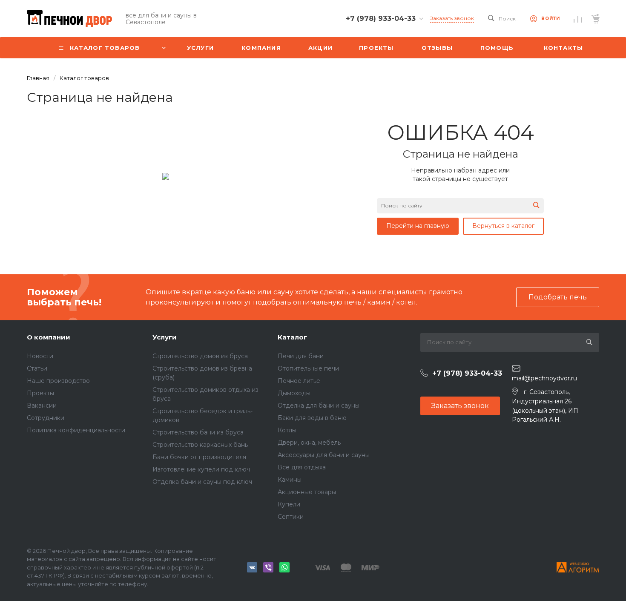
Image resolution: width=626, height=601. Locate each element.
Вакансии (42, 405)
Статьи (37, 368)
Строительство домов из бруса (200, 356)
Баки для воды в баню (312, 418)
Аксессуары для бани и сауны (324, 455)
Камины (290, 479)
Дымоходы (294, 393)
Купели (289, 504)
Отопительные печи (308, 368)
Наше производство (58, 381)
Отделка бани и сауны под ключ (202, 482)
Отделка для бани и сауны (318, 405)
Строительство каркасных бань (200, 445)
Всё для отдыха (302, 467)
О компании (48, 337)
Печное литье (299, 381)
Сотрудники (45, 418)
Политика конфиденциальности (76, 430)
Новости (40, 356)
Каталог (292, 337)
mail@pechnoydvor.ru (544, 378)
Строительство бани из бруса (198, 432)
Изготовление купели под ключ (201, 469)
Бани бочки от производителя (199, 457)
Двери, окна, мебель (309, 442)
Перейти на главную (417, 226)
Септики (291, 516)
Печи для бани (301, 356)
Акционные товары (307, 492)
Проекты (40, 393)
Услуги (164, 337)
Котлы (287, 430)
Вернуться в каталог (503, 226)
